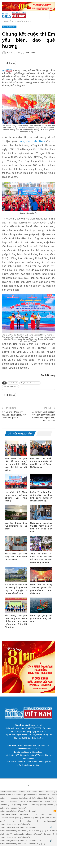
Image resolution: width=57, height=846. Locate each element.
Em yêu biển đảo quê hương (30, 383)
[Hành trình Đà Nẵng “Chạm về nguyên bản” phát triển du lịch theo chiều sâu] (41, 574)
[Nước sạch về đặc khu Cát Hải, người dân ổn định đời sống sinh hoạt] (41, 512)
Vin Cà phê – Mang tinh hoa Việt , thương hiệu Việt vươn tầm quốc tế (14, 415)
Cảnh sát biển (13, 383)
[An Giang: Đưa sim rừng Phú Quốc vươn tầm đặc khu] (16, 543)
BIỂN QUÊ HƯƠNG (9, 27)
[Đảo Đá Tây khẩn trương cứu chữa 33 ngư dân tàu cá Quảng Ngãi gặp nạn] (41, 448)
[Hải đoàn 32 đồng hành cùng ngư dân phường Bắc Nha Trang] (16, 482)
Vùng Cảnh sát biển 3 (32, 141)
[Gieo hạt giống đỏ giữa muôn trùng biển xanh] (41, 605)
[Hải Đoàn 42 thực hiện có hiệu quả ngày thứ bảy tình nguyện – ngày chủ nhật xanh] (16, 574)
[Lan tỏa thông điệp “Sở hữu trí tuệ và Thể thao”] (16, 512)
